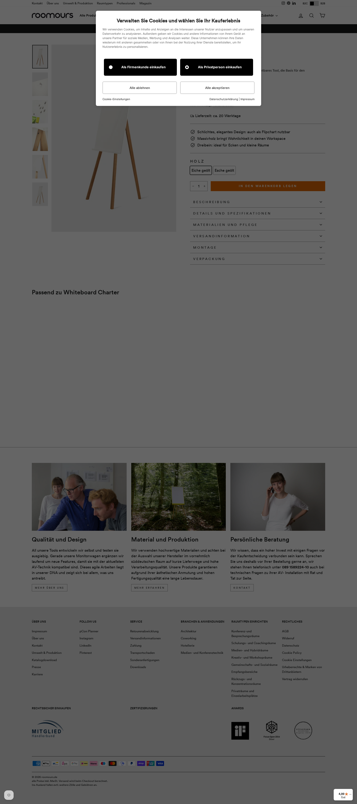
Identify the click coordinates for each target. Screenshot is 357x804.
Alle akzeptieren (217, 88)
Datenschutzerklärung (223, 99)
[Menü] (350, 795)
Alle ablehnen (140, 88)
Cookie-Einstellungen (116, 99)
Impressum (247, 99)
